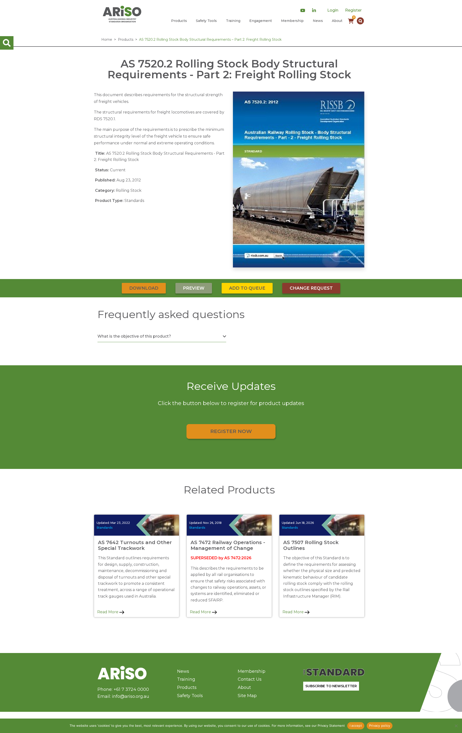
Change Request (311, 288)
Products (179, 21)
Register (353, 10)
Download (143, 288)
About (337, 21)
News (318, 21)
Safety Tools (206, 21)
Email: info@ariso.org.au (123, 696)
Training (233, 21)
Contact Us (250, 679)
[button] (360, 21)
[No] (456, 725)
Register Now (231, 431)
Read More (108, 612)
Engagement (260, 21)
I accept (356, 725)
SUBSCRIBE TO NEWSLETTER (331, 686)
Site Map (247, 695)
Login (332, 10)
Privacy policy (379, 725)
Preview (194, 288)
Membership (292, 21)
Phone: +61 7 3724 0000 (123, 689)
